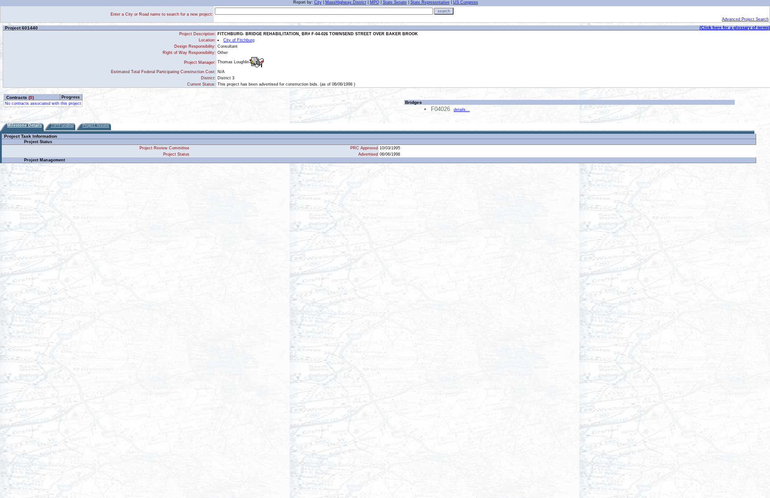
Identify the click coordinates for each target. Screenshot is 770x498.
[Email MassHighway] (256, 62)
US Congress (465, 2)
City (318, 2)
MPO (374, 2)
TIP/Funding (62, 125)
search (444, 11)
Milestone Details (24, 125)
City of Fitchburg (238, 40)
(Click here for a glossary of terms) (735, 27)
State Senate (395, 2)
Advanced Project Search (745, 19)
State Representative (430, 2)
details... (462, 109)
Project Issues (95, 125)
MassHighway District (345, 2)
